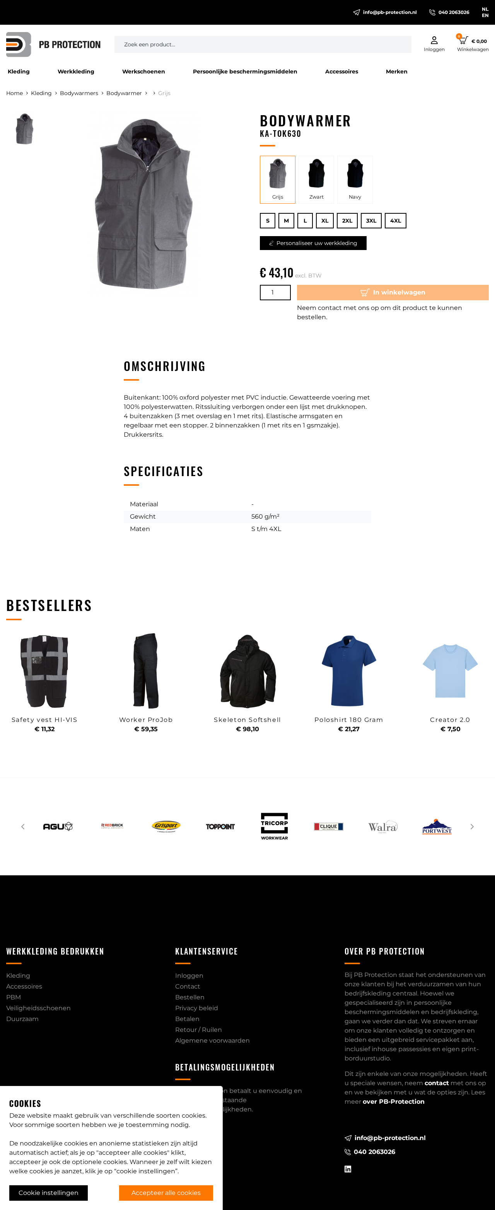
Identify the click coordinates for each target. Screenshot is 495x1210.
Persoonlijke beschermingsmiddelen (245, 71)
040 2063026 (454, 12)
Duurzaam (22, 1019)
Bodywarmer (124, 93)
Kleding (19, 71)
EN (485, 15)
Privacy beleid (196, 1008)
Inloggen (189, 975)
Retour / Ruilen (198, 1029)
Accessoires (341, 71)
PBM (13, 997)
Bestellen (190, 997)
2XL (347, 220)
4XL (395, 220)
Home (14, 93)
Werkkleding (76, 71)
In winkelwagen (399, 292)
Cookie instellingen (49, 1192)
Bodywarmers (79, 93)
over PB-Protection (394, 1101)
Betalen (187, 1019)
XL (324, 220)
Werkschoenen (143, 71)
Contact (187, 986)
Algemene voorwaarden (212, 1040)
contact (437, 1083)
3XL (371, 220)
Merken (397, 71)
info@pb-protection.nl (390, 12)
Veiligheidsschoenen (38, 1008)
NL (485, 9)
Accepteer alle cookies (166, 1192)
